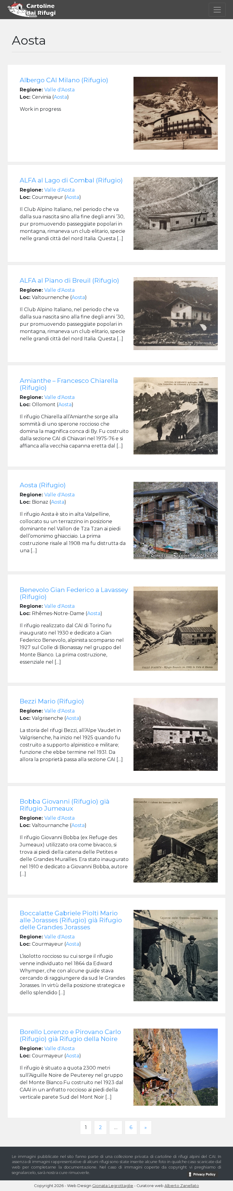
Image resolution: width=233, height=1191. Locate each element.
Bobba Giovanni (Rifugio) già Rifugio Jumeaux (65, 805)
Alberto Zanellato (181, 1185)
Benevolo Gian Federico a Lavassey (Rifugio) (74, 593)
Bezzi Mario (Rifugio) (52, 701)
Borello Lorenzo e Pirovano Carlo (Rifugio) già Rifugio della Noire (70, 1035)
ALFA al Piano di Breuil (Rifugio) (69, 280)
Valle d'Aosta (59, 90)
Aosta (60, 97)
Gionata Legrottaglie (112, 1185)
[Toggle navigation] (217, 10)
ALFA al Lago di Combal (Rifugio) (71, 180)
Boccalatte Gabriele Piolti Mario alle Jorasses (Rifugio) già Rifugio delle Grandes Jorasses (71, 920)
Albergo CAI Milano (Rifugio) (64, 80)
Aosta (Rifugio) (43, 485)
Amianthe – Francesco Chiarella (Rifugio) (69, 384)
